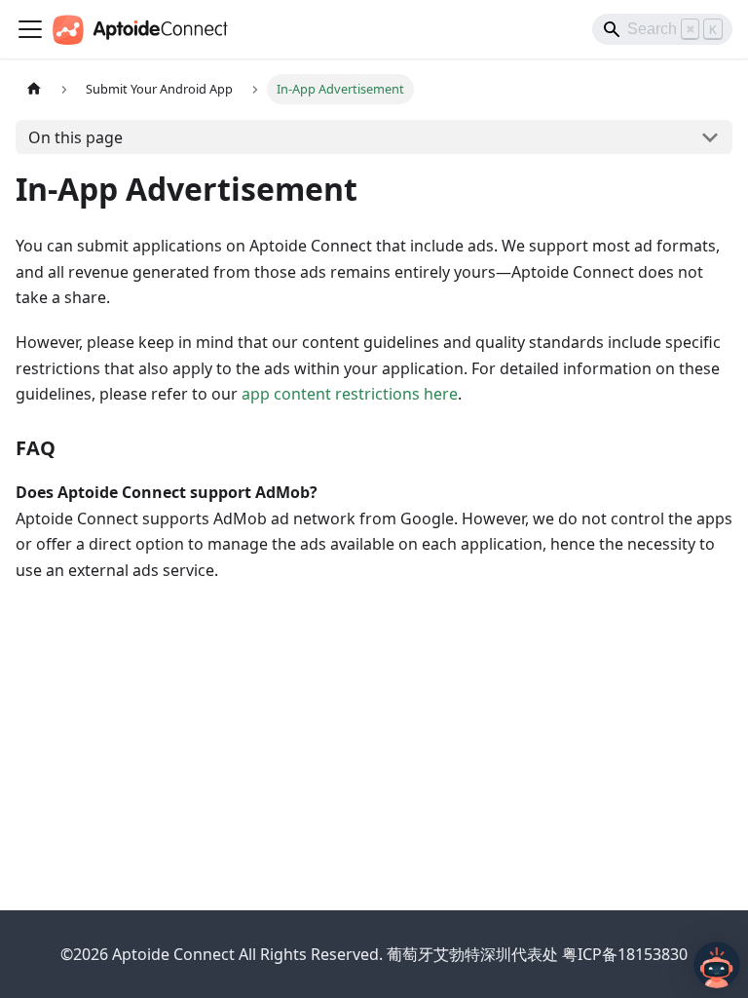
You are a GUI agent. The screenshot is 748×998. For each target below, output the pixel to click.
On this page (75, 137)
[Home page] (34, 89)
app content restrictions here (350, 393)
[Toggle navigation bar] (30, 29)
